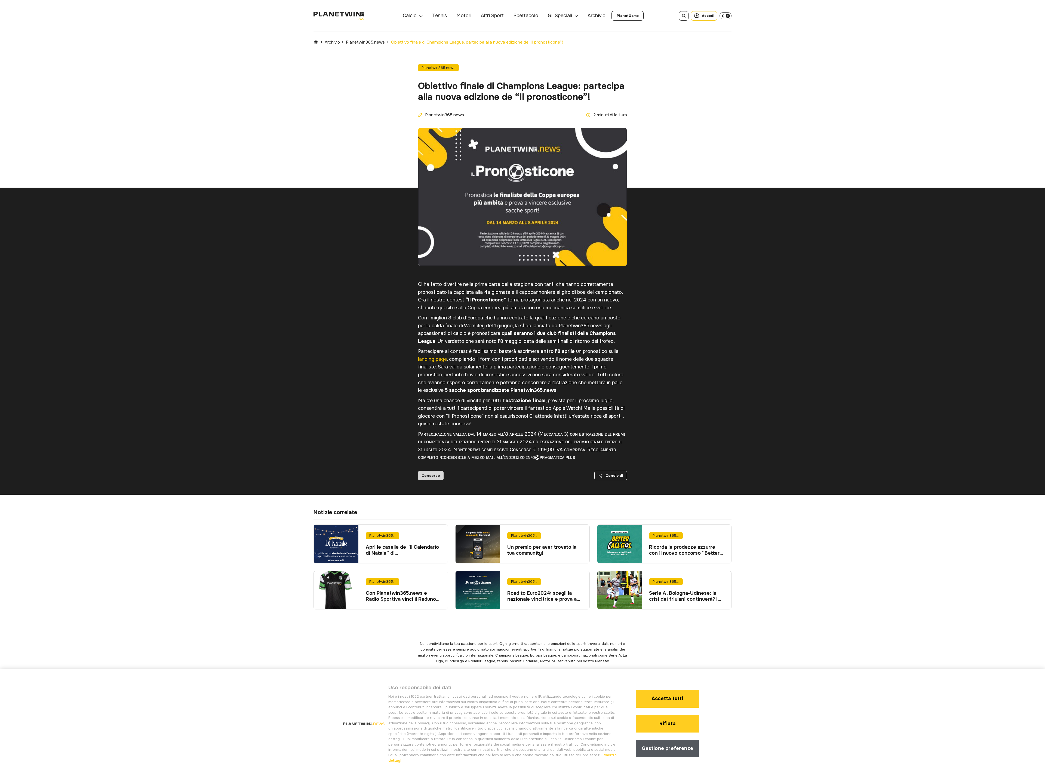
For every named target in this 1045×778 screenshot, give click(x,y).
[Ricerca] (684, 16)
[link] (627, 16)
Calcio (410, 16)
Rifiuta (667, 724)
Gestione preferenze (667, 748)
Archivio (597, 16)
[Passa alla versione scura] (726, 15)
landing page (432, 359)
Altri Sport (492, 16)
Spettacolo (526, 16)
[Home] (316, 41)
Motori (463, 16)
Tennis (439, 16)
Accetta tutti (667, 698)
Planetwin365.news (365, 42)
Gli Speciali (560, 16)
